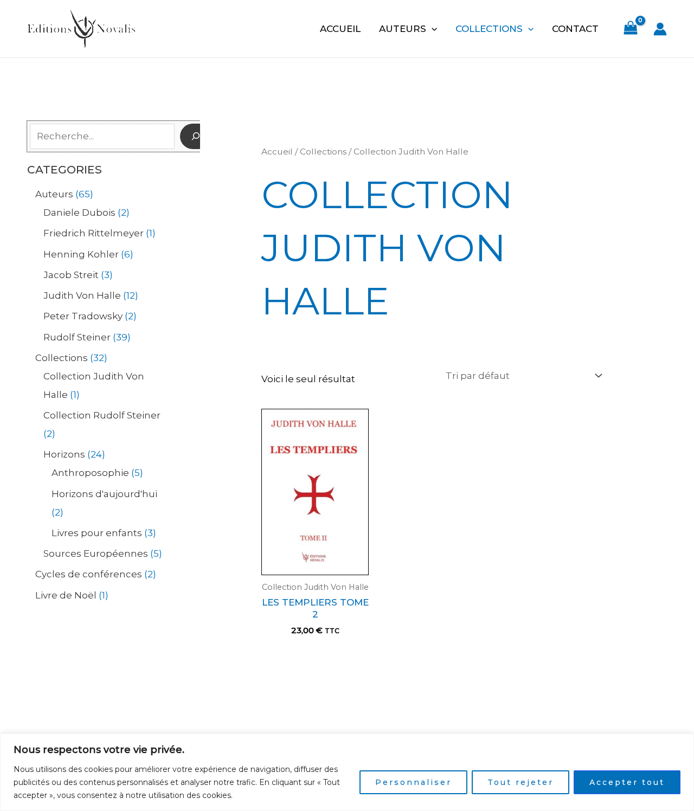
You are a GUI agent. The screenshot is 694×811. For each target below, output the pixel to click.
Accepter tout (627, 782)
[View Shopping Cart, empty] (630, 29)
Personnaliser (413, 782)
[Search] (195, 137)
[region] (347, 772)
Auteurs (402, 28)
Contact (575, 28)
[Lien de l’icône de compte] (660, 29)
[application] (431, 29)
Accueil (340, 28)
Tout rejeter (520, 782)
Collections (489, 28)
